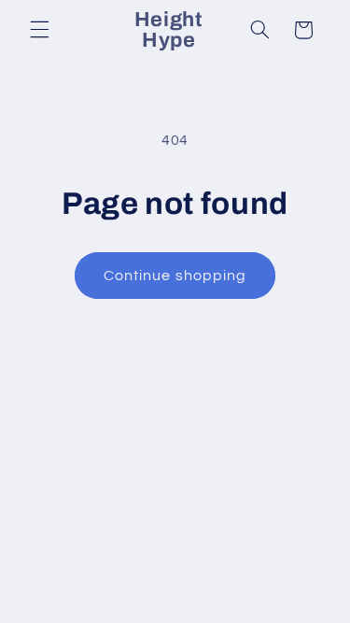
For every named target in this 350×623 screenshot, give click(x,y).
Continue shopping (175, 275)
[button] (39, 29)
